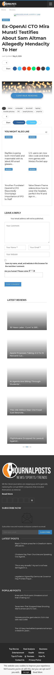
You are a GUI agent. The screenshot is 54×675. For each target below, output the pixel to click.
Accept (26, 672)
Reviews (6, 20)
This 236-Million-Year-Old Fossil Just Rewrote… (26, 411)
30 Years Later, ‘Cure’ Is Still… (24, 327)
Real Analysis (29, 649)
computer (19, 108)
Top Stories (14, 649)
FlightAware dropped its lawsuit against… (27, 439)
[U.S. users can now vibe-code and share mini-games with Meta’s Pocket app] (39, 143)
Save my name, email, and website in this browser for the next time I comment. (26, 264)
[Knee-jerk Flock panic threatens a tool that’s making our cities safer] (7, 598)
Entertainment (18, 653)
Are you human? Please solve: (17, 271)
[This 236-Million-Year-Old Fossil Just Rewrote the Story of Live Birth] (27, 402)
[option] (27, 375)
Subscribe (45, 532)
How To (42, 656)
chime (10, 108)
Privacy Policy (35, 660)
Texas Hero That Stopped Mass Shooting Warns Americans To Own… (32, 607)
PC (19, 111)
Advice (41, 653)
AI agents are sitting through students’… (25, 382)
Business (43, 649)
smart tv (39, 111)
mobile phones (9, 111)
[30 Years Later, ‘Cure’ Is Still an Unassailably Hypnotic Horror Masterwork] (27, 317)
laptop (37, 108)
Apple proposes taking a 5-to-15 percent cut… (27, 354)
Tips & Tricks (16, 656)
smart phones (28, 111)
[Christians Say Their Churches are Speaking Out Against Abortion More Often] (7, 557)
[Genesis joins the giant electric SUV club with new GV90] (7, 620)
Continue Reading (26, 95)
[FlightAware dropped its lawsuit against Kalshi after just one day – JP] (27, 431)
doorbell (29, 108)
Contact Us (19, 660)
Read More (7, 494)
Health (31, 653)
